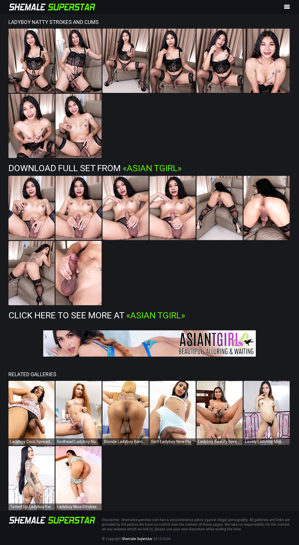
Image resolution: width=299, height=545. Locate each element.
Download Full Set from (95, 168)
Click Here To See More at (96, 315)
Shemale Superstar (137, 539)
